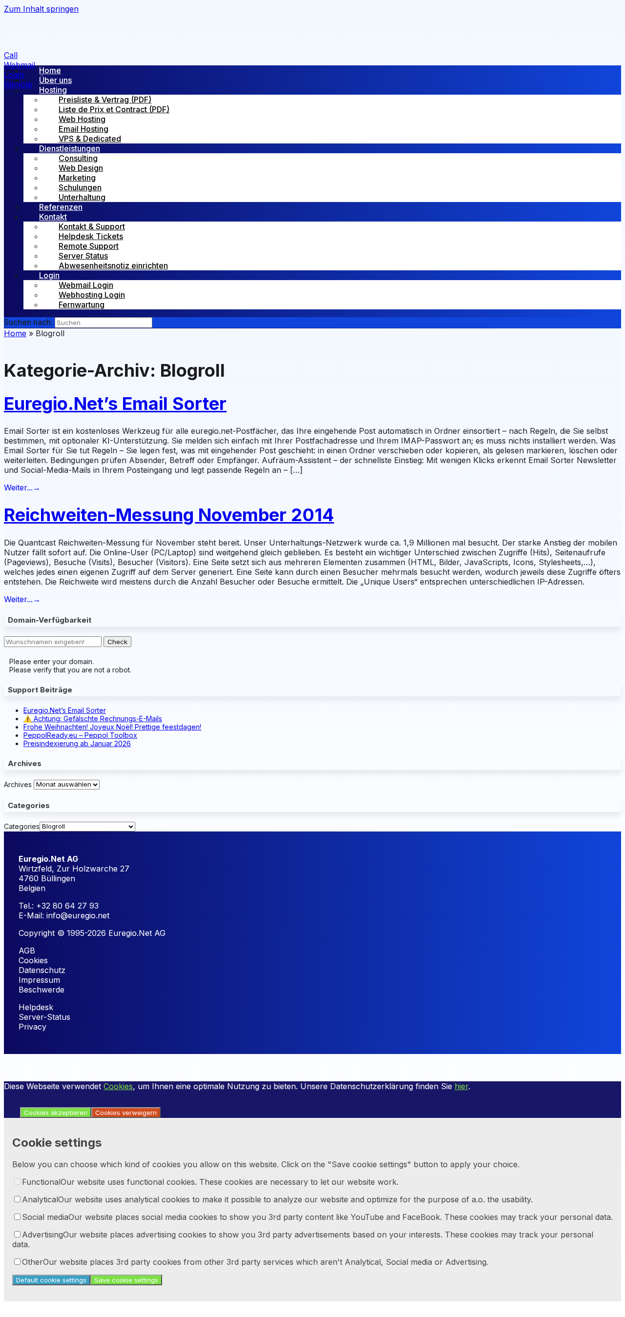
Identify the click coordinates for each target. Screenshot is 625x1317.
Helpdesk (36, 1007)
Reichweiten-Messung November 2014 (169, 515)
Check (117, 642)
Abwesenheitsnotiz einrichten (113, 265)
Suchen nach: (28, 322)
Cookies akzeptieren (55, 1112)
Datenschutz (42, 970)
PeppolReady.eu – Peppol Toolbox (80, 735)
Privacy (32, 1027)
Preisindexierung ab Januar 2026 (77, 743)
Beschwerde (41, 989)
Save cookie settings (126, 1280)
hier (461, 1086)
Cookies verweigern (126, 1112)
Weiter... (22, 487)
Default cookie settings (51, 1280)
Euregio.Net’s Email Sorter (115, 403)
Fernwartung (81, 304)
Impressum (39, 980)
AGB (27, 950)
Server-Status (44, 1017)
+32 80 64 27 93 (67, 906)
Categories (22, 826)
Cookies (33, 960)
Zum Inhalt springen (41, 9)
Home (15, 333)
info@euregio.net (77, 915)
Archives (18, 784)
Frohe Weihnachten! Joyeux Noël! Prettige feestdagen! (112, 727)
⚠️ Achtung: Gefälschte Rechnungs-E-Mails (92, 718)
